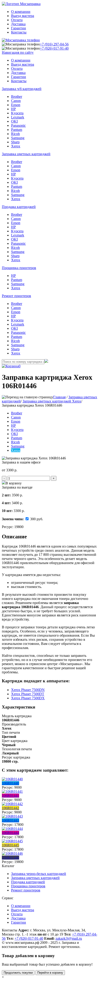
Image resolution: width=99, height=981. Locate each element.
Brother (16, 96)
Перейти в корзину (50, 972)
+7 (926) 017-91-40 (54, 48)
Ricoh (15, 134)
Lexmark (17, 117)
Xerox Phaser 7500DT (27, 694)
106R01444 (10, 833)
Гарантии (18, 28)
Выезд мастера (22, 16)
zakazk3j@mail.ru (68, 938)
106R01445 (10, 845)
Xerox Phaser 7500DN (28, 690)
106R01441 (10, 796)
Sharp (15, 142)
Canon (16, 101)
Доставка (18, 24)
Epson (15, 105)
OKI (14, 121)
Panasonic (18, 125)
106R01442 (10, 808)
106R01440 (10, 783)
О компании (20, 12)
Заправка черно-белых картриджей (38, 874)
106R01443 (10, 820)
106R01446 (10, 858)
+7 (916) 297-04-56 (54, 44)
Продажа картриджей (19, 207)
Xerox (15, 146)
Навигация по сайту (18, 52)
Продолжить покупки (18, 972)
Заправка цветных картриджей (26, 154)
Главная (59, 397)
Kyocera (17, 113)
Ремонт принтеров (16, 296)
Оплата (17, 20)
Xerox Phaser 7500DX (28, 698)
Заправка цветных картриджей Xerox (52, 401)
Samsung (17, 138)
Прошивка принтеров (19, 268)
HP (13, 109)
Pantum (16, 130)
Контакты (18, 32)
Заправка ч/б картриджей (21, 89)
